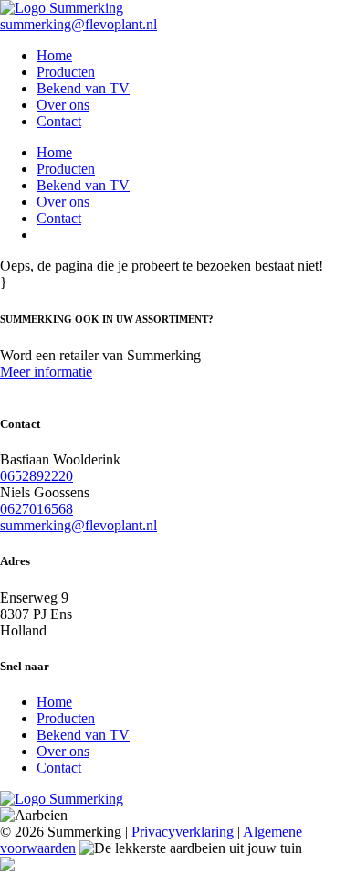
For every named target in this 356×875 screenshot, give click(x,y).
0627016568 (36, 509)
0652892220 (36, 476)
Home (54, 55)
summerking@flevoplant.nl (78, 24)
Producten (66, 72)
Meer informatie (46, 371)
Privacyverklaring (182, 831)
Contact (59, 121)
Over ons (63, 104)
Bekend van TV (83, 88)
